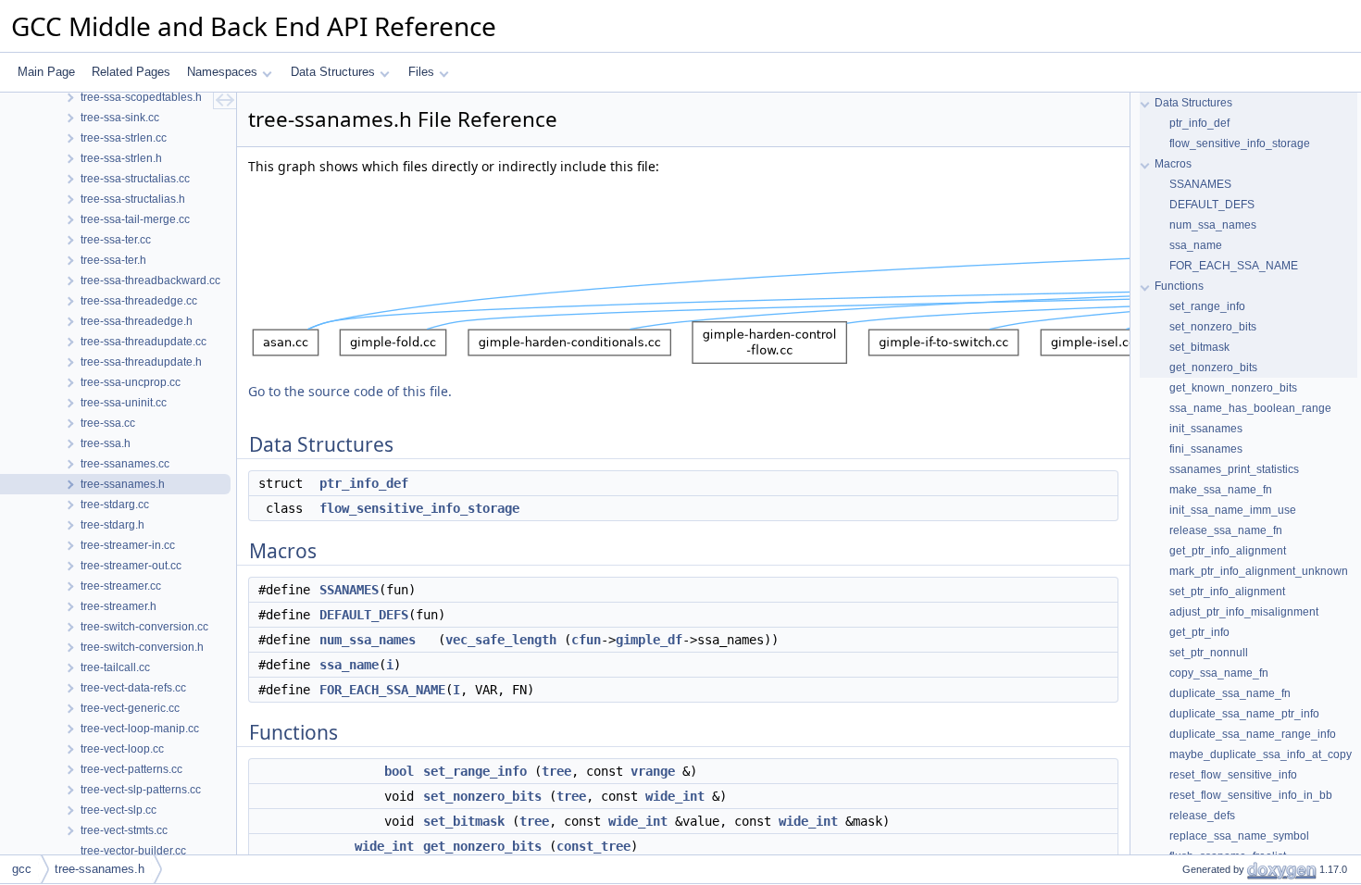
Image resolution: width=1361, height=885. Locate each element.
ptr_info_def (363, 483)
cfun (586, 639)
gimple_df (649, 639)
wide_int (675, 796)
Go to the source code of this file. (350, 391)
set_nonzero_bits (482, 796)
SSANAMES (349, 589)
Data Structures (333, 72)
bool (399, 771)
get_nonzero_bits (482, 846)
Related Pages (131, 72)
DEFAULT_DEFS (363, 614)
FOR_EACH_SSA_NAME (382, 689)
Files (421, 72)
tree (556, 771)
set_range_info (475, 771)
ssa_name (349, 664)
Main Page (46, 72)
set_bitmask (464, 821)
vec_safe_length (500, 639)
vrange (653, 771)
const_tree (593, 846)
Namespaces (222, 72)
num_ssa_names (367, 639)
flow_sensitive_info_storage (419, 508)
